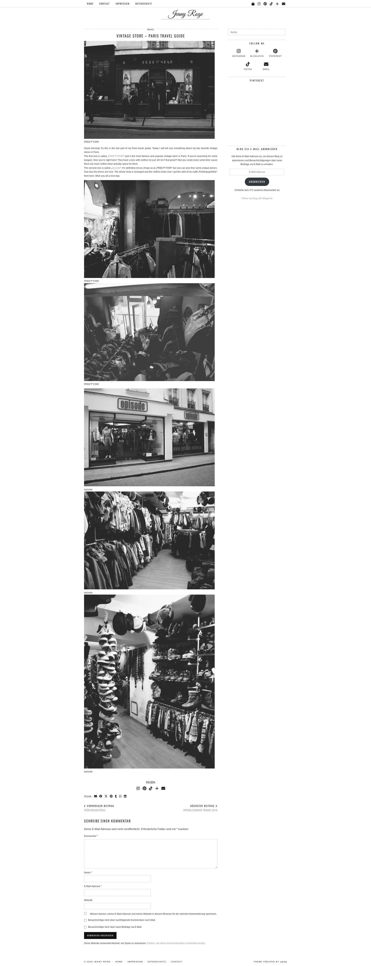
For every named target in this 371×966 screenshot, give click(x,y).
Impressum (123, 3)
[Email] (284, 3)
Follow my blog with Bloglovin (257, 198)
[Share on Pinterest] (111, 796)
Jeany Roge (102, 962)
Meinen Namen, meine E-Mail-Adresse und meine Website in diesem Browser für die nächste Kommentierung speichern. (153, 914)
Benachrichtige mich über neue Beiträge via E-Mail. (115, 927)
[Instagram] (259, 3)
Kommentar (91, 836)
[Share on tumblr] (116, 796)
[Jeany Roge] (185, 9)
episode (116, 168)
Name (88, 872)
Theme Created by (270, 962)
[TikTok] (271, 3)
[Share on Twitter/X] (106, 796)
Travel (151, 29)
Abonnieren (257, 182)
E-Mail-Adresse (93, 886)
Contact (104, 3)
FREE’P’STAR (115, 156)
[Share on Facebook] (101, 796)
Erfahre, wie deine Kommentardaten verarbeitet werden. (176, 943)
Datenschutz (143, 3)
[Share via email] (95, 796)
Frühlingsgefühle (99, 808)
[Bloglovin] (277, 3)
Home (90, 3)
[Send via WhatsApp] (120, 796)
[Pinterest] (265, 3)
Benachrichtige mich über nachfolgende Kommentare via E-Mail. (122, 920)
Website (88, 900)
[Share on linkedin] (125, 796)
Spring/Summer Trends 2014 (200, 808)
